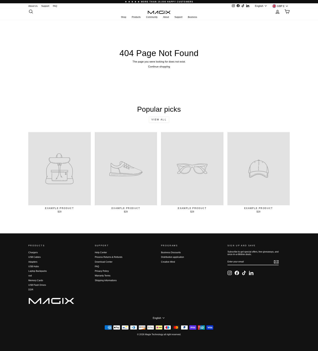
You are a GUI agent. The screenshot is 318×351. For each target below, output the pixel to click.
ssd (30, 275)
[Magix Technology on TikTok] (244, 273)
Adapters (32, 262)
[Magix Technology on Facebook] (237, 273)
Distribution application (172, 257)
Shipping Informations (106, 280)
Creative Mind (168, 262)
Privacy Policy (102, 271)
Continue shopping (159, 66)
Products (136, 17)
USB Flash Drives (37, 285)
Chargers (33, 252)
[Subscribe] (276, 262)
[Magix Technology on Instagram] (229, 273)
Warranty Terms (102, 275)
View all (159, 119)
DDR (30, 289)
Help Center (101, 252)
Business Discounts (171, 252)
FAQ (55, 6)
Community (152, 17)
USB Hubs (33, 266)
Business (192, 17)
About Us (33, 6)
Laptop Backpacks (37, 271)
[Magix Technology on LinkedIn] (251, 273)
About (166, 17)
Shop (123, 17)
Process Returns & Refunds (108, 257)
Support (45, 6)
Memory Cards (35, 280)
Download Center (103, 262)
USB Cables (34, 257)
